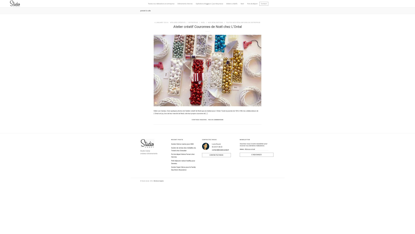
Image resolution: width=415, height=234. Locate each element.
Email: (242, 149)
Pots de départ (252, 4)
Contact (264, 4)
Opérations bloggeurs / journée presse (209, 4)
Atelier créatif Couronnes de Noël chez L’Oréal (207, 27)
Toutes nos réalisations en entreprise (161, 4)
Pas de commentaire (215, 119)
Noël (242, 4)
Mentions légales (159, 181)
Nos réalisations (215, 22)
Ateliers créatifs (231, 4)
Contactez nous (216, 155)
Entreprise (193, 22)
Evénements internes (185, 4)
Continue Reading (199, 119)
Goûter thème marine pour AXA (182, 144)
